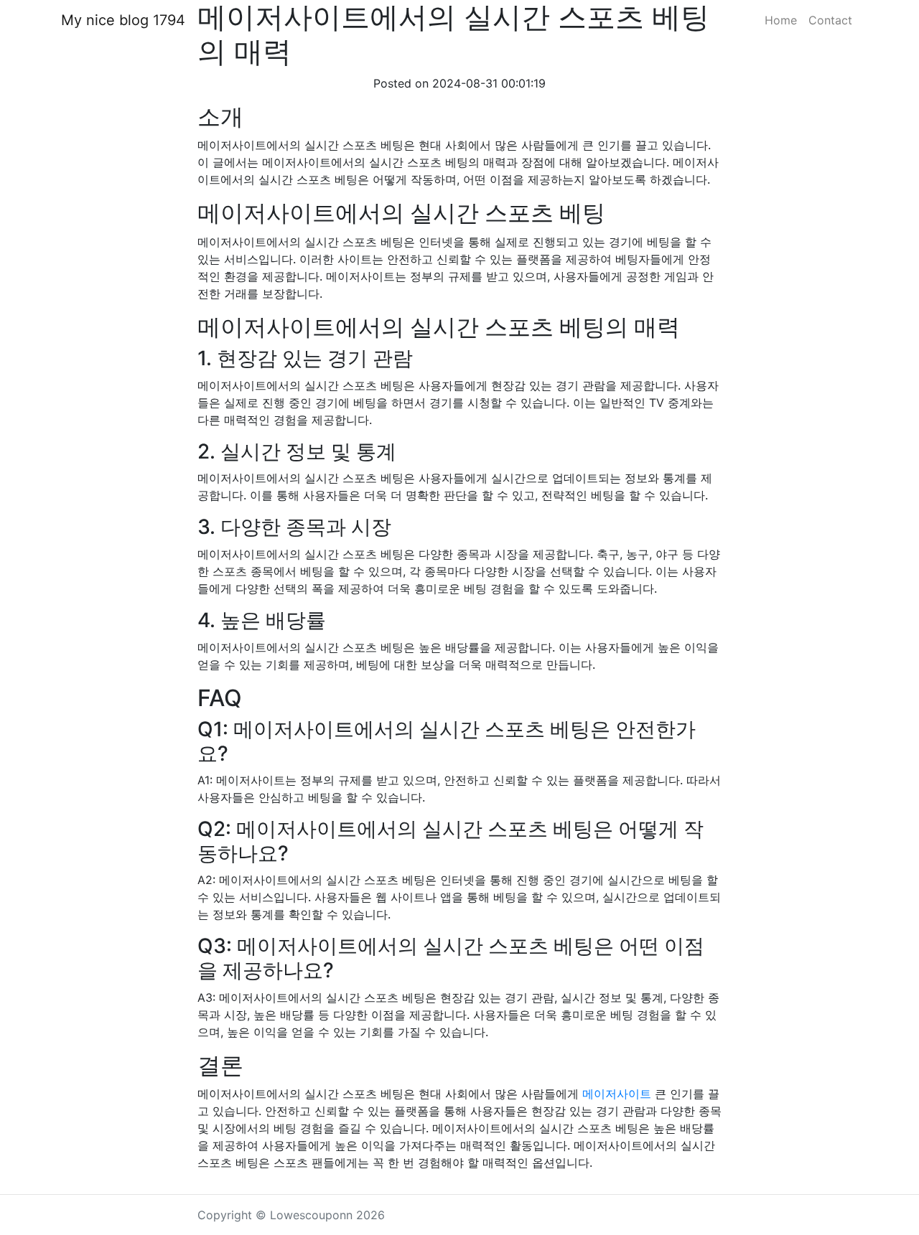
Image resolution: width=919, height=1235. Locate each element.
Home (781, 20)
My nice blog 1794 (123, 20)
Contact (830, 20)
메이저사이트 (616, 1093)
